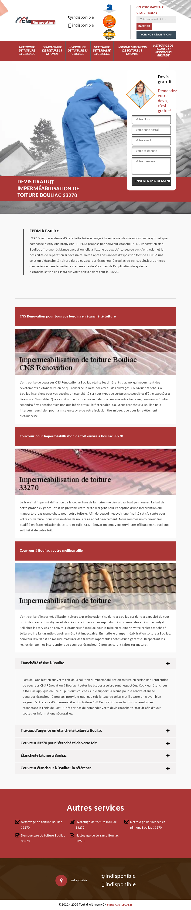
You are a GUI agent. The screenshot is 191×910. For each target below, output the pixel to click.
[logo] (35, 20)
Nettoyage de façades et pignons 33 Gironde (163, 50)
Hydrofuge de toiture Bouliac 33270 (96, 825)
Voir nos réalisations (156, 34)
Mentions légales (120, 904)
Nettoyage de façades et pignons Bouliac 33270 (147, 825)
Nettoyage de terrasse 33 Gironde (102, 51)
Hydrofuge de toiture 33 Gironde (77, 51)
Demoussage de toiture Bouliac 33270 (43, 838)
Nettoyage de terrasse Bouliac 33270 (97, 838)
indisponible (80, 17)
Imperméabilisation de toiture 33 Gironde (132, 51)
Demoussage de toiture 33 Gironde (52, 51)
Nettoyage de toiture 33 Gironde (27, 51)
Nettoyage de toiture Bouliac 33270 (41, 825)
